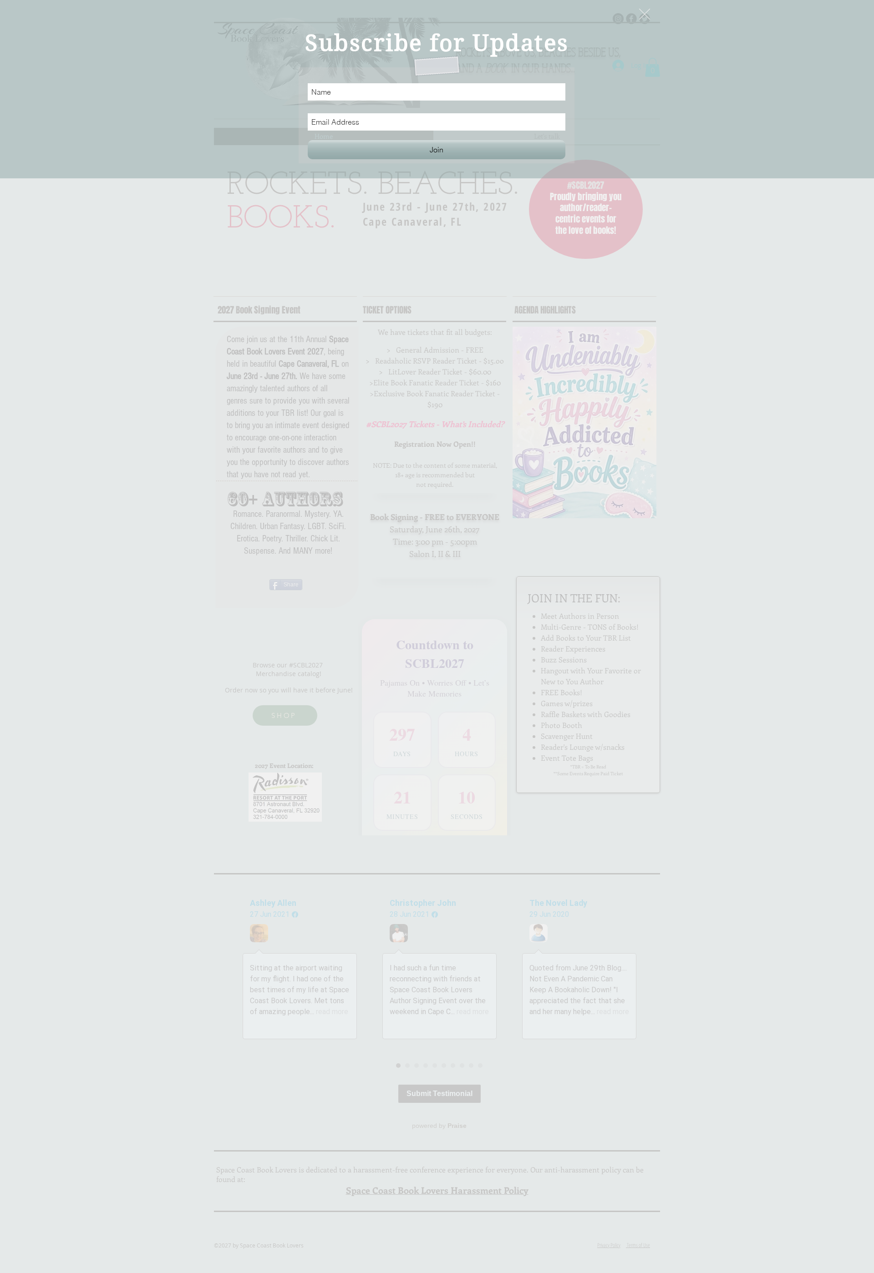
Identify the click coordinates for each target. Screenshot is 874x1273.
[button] (644, 14)
